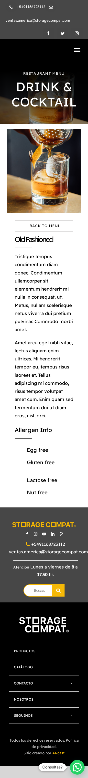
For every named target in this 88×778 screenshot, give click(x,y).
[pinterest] (61, 534)
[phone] (11, 6)
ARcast (58, 753)
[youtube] (44, 534)
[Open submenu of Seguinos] (71, 716)
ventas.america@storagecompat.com (48, 552)
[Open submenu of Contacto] (71, 683)
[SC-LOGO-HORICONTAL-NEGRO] (31, 50)
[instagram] (77, 33)
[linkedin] (53, 534)
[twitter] (62, 33)
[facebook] (48, 33)
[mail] (51, 6)
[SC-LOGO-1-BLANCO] (44, 619)
